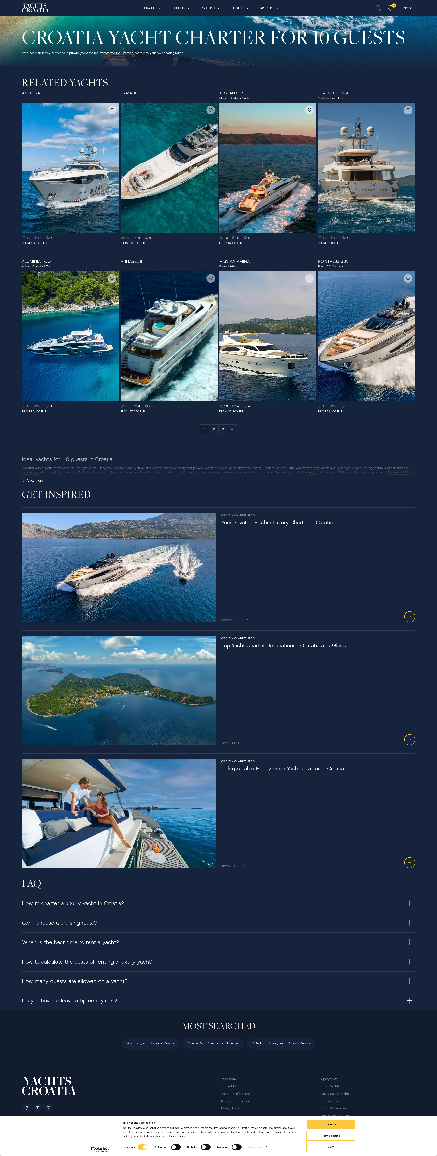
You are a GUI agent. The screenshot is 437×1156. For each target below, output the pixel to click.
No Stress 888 (333, 261)
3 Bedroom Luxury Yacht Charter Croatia (281, 1043)
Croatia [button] (179, 8)
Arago (313, 472)
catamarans (30, 472)
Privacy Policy (230, 1108)
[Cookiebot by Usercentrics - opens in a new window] (100, 1149)
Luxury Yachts (330, 1086)
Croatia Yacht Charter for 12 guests (213, 1043)
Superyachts (328, 1079)
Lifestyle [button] (237, 8)
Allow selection (331, 1135)
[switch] (176, 1147)
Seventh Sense (333, 93)
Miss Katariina (234, 261)
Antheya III (33, 93)
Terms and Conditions (236, 1101)
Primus (107, 477)
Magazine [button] (267, 8)
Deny (331, 1146)
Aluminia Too (36, 261)
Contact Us (229, 1086)
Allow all (331, 1124)
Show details (255, 1147)
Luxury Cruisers (330, 1101)
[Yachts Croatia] (35, 7)
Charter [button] (150, 8)
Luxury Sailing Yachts (335, 1094)
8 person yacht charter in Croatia (150, 1043)
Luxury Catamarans (334, 1108)
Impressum (228, 1079)
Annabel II (131, 261)
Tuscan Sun (231, 93)
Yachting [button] (208, 8)
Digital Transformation (236, 1094)
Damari (128, 93)
